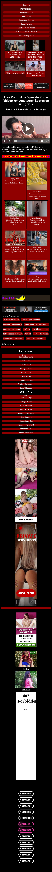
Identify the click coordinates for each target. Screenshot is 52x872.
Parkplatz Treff (26, 409)
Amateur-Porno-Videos (26, 28)
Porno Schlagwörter (26, 36)
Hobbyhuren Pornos (26, 20)
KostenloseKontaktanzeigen (26, 397)
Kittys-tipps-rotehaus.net (12, 334)
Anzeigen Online (26, 429)
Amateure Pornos (26, 12)
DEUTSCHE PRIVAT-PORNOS (26, 32)
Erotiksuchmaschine (26, 384)
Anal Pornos (26, 16)
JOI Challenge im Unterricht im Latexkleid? (15, 54)
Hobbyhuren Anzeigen (26, 413)
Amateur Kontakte (26, 433)
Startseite (26, 5)
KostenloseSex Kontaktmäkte (26, 356)
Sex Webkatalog (26, 388)
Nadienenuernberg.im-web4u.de (36, 324)
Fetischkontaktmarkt (26, 425)
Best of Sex (26, 361)
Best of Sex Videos (41, 334)
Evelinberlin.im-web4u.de (12, 324)
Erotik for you (26, 376)
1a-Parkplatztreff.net (11, 320)
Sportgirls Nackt (26, 369)
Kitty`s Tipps (26, 372)
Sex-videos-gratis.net (40, 329)
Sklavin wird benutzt (15, 73)
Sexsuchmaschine (26, 380)
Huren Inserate (26, 417)
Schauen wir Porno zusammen (35, 74)
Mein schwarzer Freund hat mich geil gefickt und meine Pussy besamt (36, 55)
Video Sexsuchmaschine (36, 339)
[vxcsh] (26, 85)
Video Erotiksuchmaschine (13, 339)
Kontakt (28, 334)
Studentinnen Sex (26, 421)
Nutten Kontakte (26, 406)
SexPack (26, 329)
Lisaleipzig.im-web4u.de (31, 320)
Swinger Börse (26, 402)
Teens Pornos (26, 24)
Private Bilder (26, 365)
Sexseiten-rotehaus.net (12, 329)
